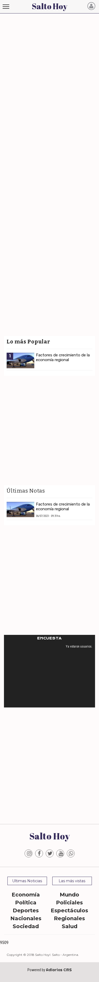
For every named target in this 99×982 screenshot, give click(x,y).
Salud (69, 926)
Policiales (69, 902)
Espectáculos (69, 910)
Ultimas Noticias (27, 881)
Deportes (26, 910)
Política (25, 902)
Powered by (49, 970)
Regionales (69, 918)
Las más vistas (72, 881)
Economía (26, 894)
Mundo (69, 894)
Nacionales (25, 918)
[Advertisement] (49, 64)
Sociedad (26, 926)
